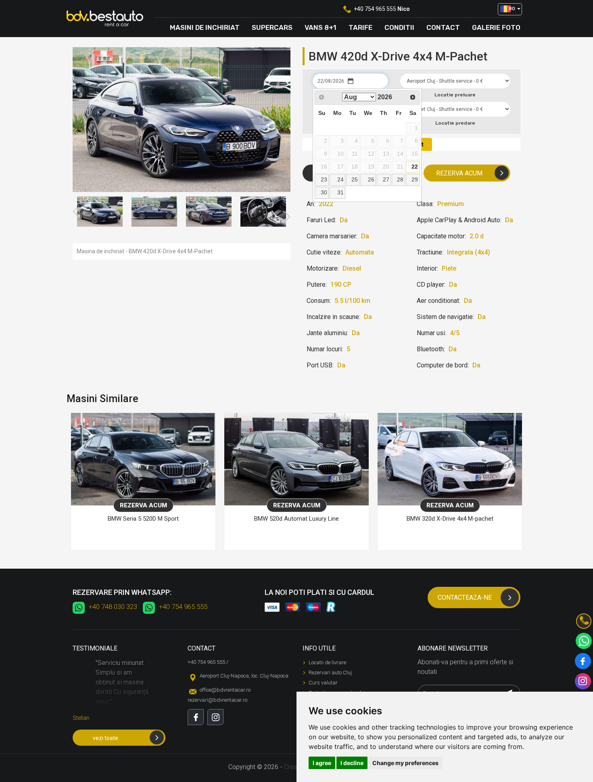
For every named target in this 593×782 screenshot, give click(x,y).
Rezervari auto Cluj (330, 672)
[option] (100, 211)
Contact (443, 27)
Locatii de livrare (327, 662)
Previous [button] (76, 211)
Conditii (399, 27)
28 (400, 179)
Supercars (272, 27)
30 (324, 192)
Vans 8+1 (320, 27)
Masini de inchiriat (205, 27)
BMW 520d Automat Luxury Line (296, 518)
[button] (510, 9)
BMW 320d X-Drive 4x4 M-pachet (450, 518)
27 (386, 179)
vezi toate (105, 738)
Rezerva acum (459, 173)
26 (371, 179)
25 (354, 179)
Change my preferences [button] (405, 762)
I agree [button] (322, 762)
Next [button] (286, 217)
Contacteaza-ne (465, 597)
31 (340, 192)
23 (324, 179)
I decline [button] (351, 762)
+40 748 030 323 (113, 607)
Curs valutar (323, 683)
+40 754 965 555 (375, 9)
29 (414, 179)
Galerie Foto (496, 27)
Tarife (360, 27)
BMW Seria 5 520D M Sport (143, 518)
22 (414, 166)
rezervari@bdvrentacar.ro (217, 700)
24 (340, 179)
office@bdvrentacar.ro (225, 690)
